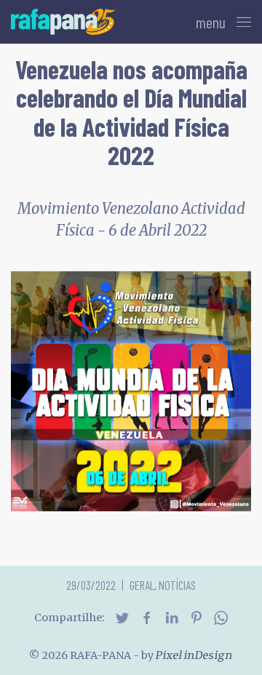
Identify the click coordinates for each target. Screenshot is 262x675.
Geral (142, 585)
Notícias (177, 585)
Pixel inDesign (194, 655)
